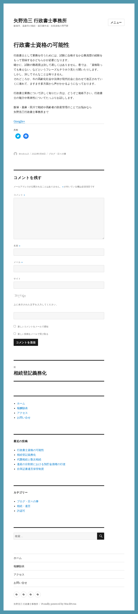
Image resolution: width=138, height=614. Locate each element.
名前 (17, 245)
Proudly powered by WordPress (58, 604)
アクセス (22, 412)
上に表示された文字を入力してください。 (36, 304)
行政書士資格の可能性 (30, 450)
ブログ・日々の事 (57, 153)
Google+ (19, 121)
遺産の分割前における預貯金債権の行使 (41, 464)
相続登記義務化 (26, 454)
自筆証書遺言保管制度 (30, 469)
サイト (17, 278)
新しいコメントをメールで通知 (33, 326)
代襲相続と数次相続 (29, 459)
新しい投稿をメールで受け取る (33, 334)
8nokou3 (24, 153)
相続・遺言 (23, 506)
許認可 (21, 510)
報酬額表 (22, 408)
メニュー (116, 22)
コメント (19, 194)
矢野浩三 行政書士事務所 (40, 20)
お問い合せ (23, 417)
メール (18, 262)
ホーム (21, 403)
